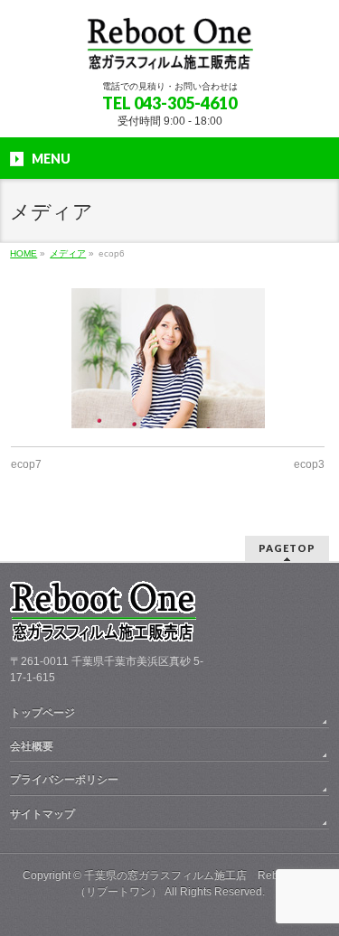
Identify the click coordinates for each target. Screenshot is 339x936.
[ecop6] (167, 358)
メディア (68, 253)
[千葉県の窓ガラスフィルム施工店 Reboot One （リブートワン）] (169, 50)
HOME (23, 253)
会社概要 (31, 746)
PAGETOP (287, 548)
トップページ (42, 713)
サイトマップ (42, 814)
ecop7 (26, 464)
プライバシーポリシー (64, 779)
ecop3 (309, 464)
